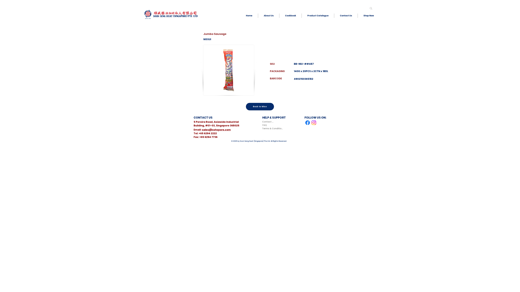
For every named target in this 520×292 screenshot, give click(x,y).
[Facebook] (308, 123)
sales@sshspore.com (216, 129)
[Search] (371, 8)
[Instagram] (314, 123)
